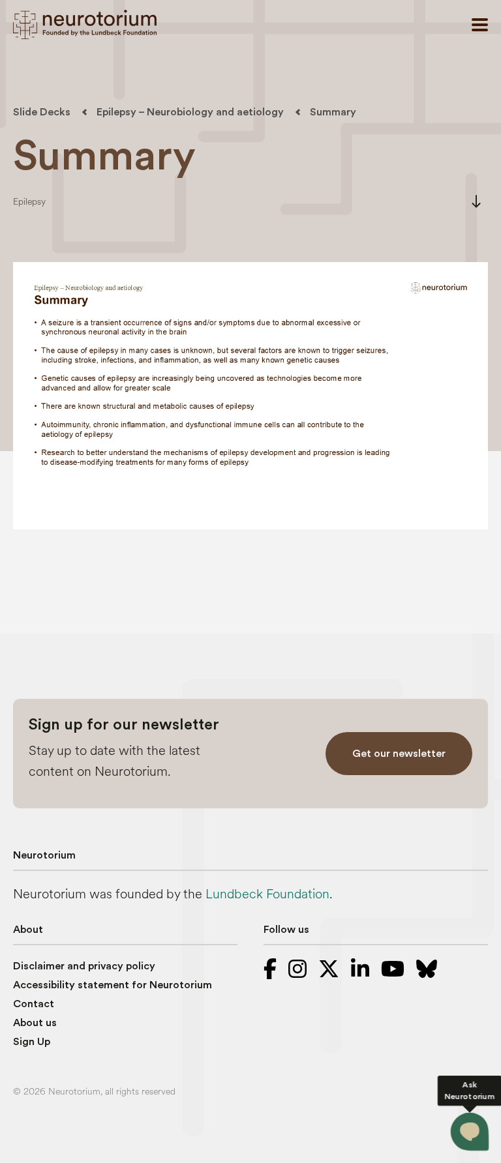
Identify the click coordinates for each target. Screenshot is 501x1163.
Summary (333, 112)
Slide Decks (41, 112)
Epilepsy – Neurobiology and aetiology (190, 112)
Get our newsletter (399, 753)
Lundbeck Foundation (267, 894)
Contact (33, 1004)
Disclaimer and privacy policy (84, 966)
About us (35, 1023)
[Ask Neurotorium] (470, 1132)
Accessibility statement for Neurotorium (112, 985)
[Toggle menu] (480, 24)
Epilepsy (29, 202)
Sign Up (31, 1042)
